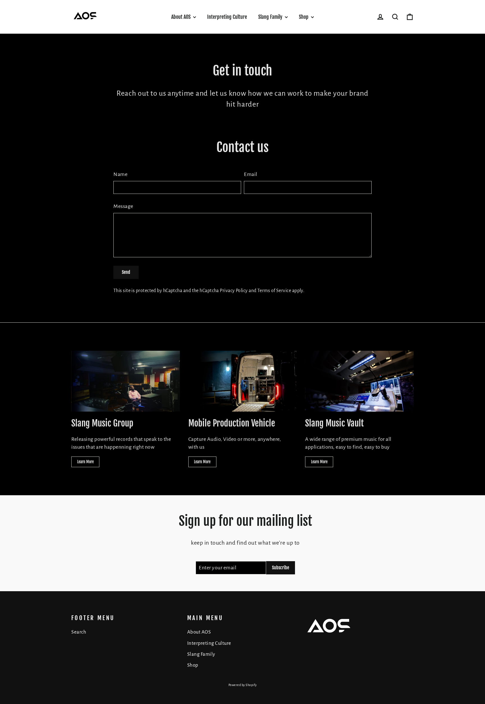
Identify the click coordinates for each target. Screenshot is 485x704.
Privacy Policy (234, 290)
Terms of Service (274, 290)
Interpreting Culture (227, 17)
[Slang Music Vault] (359, 381)
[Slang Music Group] (125, 381)
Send (126, 272)
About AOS (181, 17)
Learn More (85, 461)
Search (78, 632)
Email (250, 174)
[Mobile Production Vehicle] (242, 381)
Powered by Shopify (242, 685)
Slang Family (270, 17)
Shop (304, 17)
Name (120, 174)
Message (123, 206)
